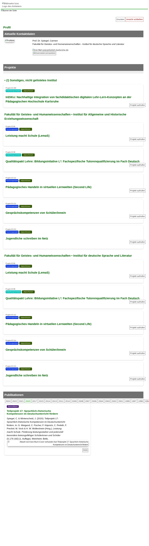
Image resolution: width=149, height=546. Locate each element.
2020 (28, 401)
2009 (74, 401)
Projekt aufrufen (137, 105)
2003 (107, 401)
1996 (140, 401)
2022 (14, 401)
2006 (94, 401)
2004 (100, 401)
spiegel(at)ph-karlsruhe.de (55, 50)
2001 (120, 401)
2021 (21, 401)
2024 (8, 401)
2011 (61, 401)
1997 (134, 401)
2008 (81, 401)
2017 (34, 401)
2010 (67, 401)
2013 (54, 401)
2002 (114, 401)
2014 (48, 401)
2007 (87, 401)
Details (85, 450)
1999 (127, 401)
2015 (41, 401)
